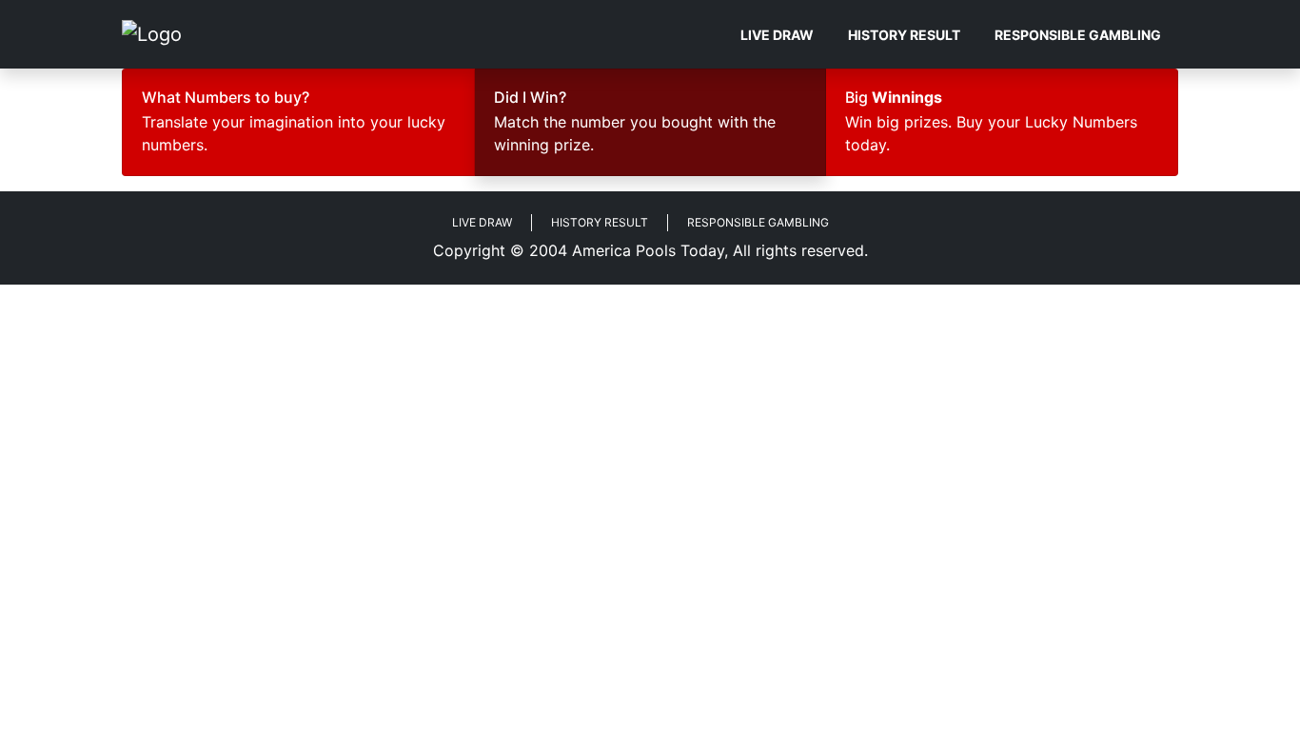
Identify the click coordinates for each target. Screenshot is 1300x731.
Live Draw (777, 35)
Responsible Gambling (1078, 35)
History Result (904, 35)
